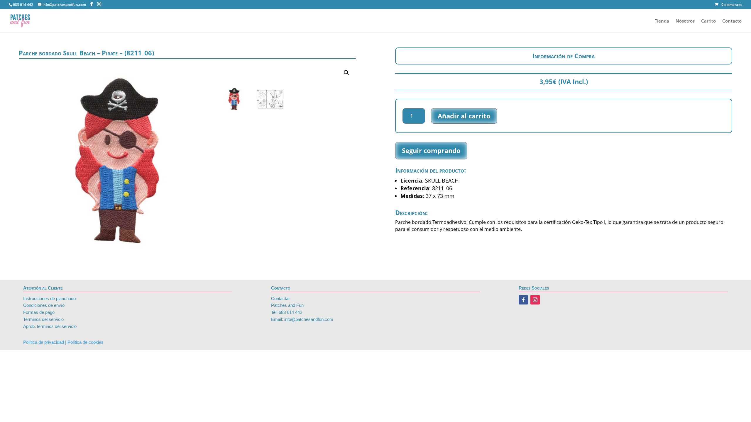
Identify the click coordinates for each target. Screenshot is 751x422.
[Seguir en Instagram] (535, 299)
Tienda (662, 21)
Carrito (708, 21)
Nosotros (685, 21)
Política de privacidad (43, 342)
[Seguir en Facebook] (523, 299)
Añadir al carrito (464, 115)
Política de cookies (85, 342)
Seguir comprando (431, 150)
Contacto (732, 21)
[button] (346, 72)
